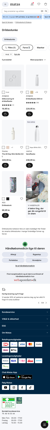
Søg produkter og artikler (14, 11)
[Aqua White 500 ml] (27, 147)
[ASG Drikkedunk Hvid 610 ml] (13, 194)
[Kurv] (45, 4)
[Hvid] (3, 92)
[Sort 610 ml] (7, 198)
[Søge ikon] (46, 11)
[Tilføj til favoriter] (21, 92)
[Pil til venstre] (39, 303)
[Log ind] (32, 4)
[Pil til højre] (46, 303)
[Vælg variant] (29, 114)
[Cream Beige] (31, 92)
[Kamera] (42, 11)
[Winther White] (27, 92)
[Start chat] (44, 424)
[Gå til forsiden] (15, 4)
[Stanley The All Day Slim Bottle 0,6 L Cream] (13, 144)
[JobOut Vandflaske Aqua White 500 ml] (37, 144)
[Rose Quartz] (7, 147)
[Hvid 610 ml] (3, 198)
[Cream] (3, 147)
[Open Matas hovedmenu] (5, 4)
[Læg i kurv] (5, 114)
